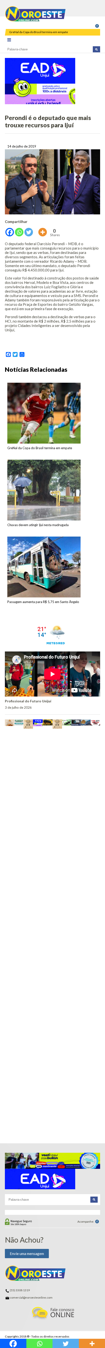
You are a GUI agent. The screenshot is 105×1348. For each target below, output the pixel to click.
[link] (97, 26)
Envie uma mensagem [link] (27, 1253)
